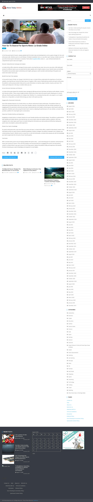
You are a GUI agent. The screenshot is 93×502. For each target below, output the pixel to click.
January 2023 (72, 208)
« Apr (33, 453)
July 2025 (71, 133)
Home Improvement (73, 352)
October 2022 (72, 216)
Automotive (71, 313)
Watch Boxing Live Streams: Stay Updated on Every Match (32, 169)
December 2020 (72, 273)
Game (70, 334)
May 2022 (71, 230)
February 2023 (72, 206)
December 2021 (72, 243)
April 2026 (71, 109)
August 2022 (72, 222)
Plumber (71, 368)
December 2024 (72, 149)
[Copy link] (35, 152)
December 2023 (72, 181)
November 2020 (72, 276)
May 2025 (71, 138)
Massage (71, 360)
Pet (69, 366)
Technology (71, 382)
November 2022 (72, 214)
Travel (70, 387)
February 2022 (72, 238)
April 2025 (71, 141)
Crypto (70, 318)
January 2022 (72, 241)
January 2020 (72, 303)
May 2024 (71, 168)
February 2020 (72, 300)
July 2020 (71, 286)
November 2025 (72, 122)
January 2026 (72, 117)
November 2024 (72, 152)
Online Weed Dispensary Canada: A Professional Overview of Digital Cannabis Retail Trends (79, 43)
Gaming (70, 337)
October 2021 (72, 249)
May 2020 (71, 292)
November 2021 (72, 246)
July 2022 (71, 224)
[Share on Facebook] (7, 152)
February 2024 (72, 176)
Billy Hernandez (16, 50)
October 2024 (72, 154)
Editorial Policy (70, 416)
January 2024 (72, 179)
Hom (68, 402)
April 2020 (71, 294)
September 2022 (73, 219)
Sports (4, 48)
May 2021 (71, 262)
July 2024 (71, 162)
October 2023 (72, 187)
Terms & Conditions (72, 411)
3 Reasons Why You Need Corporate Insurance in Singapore (57, 157)
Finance (70, 329)
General (70, 340)
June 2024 (71, 165)
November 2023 (72, 184)
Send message (72, 98)
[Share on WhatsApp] (18, 152)
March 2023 (71, 203)
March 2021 (71, 265)
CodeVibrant (35, 500)
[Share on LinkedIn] (14, 152)
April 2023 (71, 200)
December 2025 (72, 119)
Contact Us (69, 400)
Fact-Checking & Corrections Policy (75, 418)
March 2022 (71, 235)
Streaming (71, 379)
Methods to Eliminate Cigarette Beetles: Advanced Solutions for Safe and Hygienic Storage (79, 50)
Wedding (71, 390)
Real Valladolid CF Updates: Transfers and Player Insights (52, 180)
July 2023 (71, 195)
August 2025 (72, 130)
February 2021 (72, 268)
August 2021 (72, 254)
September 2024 (73, 157)
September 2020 (73, 281)
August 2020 (72, 284)
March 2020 (71, 297)
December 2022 (72, 211)
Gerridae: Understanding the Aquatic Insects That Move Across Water (79, 28)
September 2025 (73, 127)
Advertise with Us (71, 409)
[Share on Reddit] (25, 152)
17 (33, 445)
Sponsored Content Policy (73, 420)
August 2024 (72, 160)
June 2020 (71, 289)
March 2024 (71, 173)
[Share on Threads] (32, 152)
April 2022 (71, 232)
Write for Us (70, 407)
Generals (71, 342)
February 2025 (72, 144)
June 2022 (71, 227)
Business (71, 315)
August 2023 (72, 192)
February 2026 (72, 114)
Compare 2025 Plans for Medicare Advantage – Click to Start (11, 157)
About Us (69, 405)
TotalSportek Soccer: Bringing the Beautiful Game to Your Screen (11, 169)
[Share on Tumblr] (28, 152)
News (70, 363)
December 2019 (72, 305)
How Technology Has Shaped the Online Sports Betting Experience (78, 33)
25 (37, 447)
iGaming (71, 355)
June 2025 (71, 136)
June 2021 (71, 259)
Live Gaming (71, 358)
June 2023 (71, 197)
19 (41, 445)
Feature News (72, 326)
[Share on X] (11, 152)
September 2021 (73, 251)
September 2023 (73, 189)
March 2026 (71, 111)
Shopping (71, 374)
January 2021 (72, 270)
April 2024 (71, 171)
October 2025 (72, 125)
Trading (70, 385)
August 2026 (72, 106)
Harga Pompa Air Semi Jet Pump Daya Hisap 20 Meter (79, 346)
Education (71, 321)
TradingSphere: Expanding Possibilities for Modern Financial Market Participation (79, 38)
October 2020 (72, 278)
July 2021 (71, 257)
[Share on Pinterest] (21, 152)
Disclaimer (69, 414)
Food (70, 331)
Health (70, 350)
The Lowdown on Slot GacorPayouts (21, 435)
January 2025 (72, 146)
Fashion (70, 323)
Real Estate (71, 371)
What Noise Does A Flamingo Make (77, 393)
